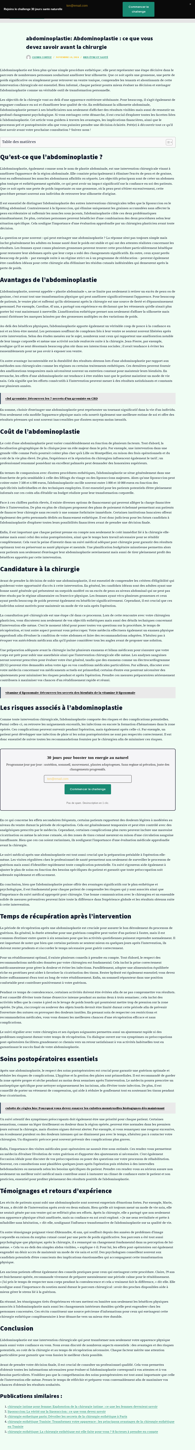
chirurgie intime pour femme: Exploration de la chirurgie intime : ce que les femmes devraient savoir (82, 1406)
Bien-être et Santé (95, 57)
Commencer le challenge (88, 789)
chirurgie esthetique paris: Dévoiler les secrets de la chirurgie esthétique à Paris (67, 1416)
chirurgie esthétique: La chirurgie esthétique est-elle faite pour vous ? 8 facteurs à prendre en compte (83, 1431)
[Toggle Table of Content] (167, 142)
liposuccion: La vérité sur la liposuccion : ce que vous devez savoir (57, 1411)
